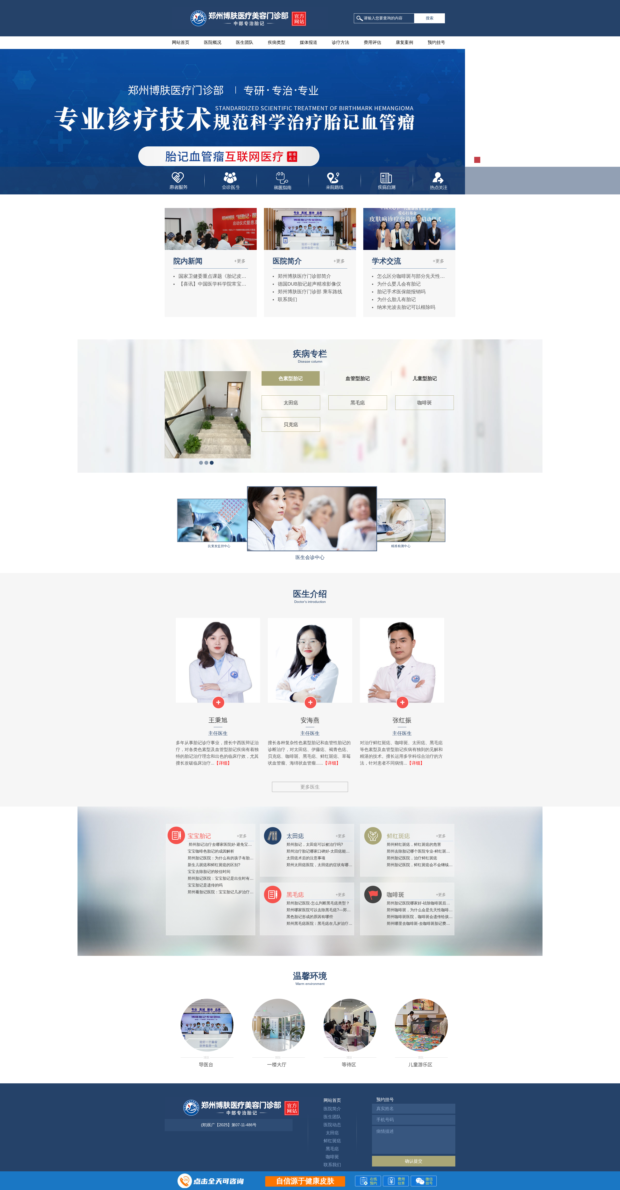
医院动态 (332, 1124)
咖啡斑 (424, 402)
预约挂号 (436, 42)
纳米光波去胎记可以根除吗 (405, 307)
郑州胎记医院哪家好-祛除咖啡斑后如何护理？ (426, 903)
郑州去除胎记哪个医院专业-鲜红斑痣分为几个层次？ (432, 851)
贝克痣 (291, 424)
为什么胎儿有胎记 (396, 299)
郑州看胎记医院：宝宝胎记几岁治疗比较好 (224, 892)
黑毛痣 (357, 402)
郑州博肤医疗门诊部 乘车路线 (309, 291)
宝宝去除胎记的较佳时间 (209, 872)
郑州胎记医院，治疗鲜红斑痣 (412, 858)
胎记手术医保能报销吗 (401, 291)
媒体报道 (308, 42)
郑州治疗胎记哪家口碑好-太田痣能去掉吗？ (324, 851)
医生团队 (244, 42)
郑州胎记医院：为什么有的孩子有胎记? (222, 858)
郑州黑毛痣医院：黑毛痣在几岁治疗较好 (321, 923)
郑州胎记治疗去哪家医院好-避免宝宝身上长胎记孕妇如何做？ (241, 844)
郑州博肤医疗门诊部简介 (303, 276)
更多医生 (310, 787)
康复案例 (404, 42)
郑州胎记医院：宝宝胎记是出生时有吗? (222, 878)
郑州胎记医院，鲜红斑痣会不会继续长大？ (423, 865)
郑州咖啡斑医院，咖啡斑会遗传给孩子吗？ (423, 917)
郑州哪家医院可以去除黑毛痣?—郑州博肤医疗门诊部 (332, 910)
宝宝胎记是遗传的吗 (205, 885)
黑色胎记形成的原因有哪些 (310, 917)
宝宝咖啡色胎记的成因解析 (211, 851)
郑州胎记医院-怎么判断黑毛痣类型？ (318, 903)
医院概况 (212, 42)
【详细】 (223, 763)
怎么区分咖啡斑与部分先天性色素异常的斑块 (425, 276)
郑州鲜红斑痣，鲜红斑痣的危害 (414, 844)
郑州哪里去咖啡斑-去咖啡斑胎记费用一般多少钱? (429, 923)
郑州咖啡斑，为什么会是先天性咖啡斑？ (422, 910)
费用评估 (372, 42)
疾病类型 (276, 42)
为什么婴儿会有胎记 (398, 284)
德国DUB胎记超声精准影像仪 (308, 284)
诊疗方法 (340, 42)
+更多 (240, 261)
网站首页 (180, 42)
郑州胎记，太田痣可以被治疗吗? (315, 844)
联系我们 (286, 299)
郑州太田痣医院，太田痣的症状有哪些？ (321, 865)
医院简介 (332, 1108)
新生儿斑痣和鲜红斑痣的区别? (214, 865)
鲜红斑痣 (332, 1140)
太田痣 (291, 402)
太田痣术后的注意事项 (306, 858)
